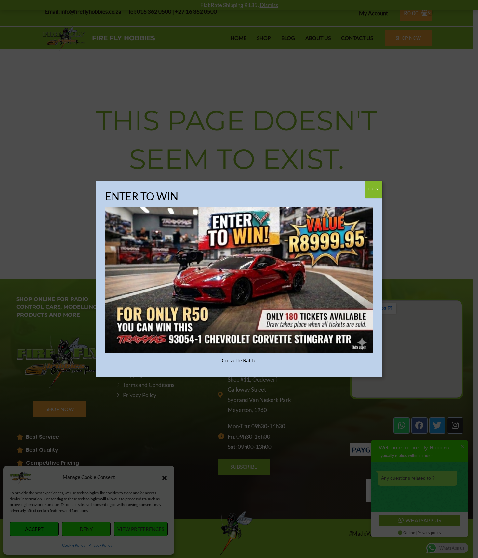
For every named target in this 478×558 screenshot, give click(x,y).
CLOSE (374, 189)
